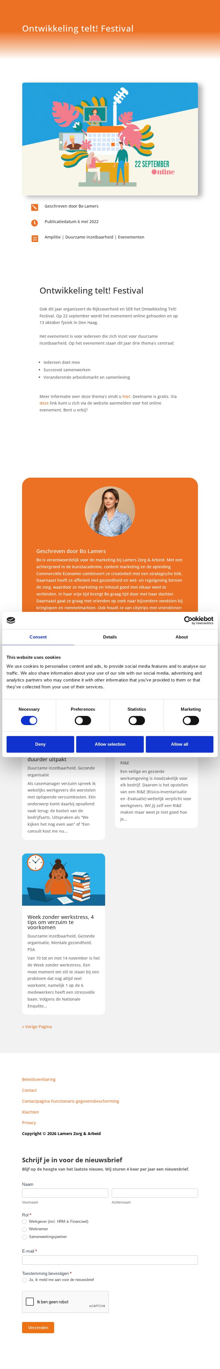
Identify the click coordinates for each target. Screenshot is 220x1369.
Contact (29, 1090)
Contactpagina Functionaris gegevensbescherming (70, 1101)
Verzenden (38, 1327)
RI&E (124, 762)
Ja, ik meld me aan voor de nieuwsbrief (61, 1280)
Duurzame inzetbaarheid (89, 237)
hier (126, 396)
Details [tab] (110, 636)
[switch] (83, 720)
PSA (31, 949)
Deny (40, 744)
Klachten (30, 1112)
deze (44, 403)
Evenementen (131, 237)
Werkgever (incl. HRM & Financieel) (58, 1221)
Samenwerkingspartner (47, 1237)
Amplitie (53, 237)
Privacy (29, 1122)
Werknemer (38, 1229)
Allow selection (110, 744)
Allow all (179, 744)
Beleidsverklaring (39, 1079)
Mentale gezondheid (71, 942)
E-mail (29, 1251)
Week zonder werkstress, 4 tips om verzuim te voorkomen (61, 922)
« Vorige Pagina (37, 1026)
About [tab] (182, 636)
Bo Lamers (93, 551)
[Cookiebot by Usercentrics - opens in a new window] (188, 620)
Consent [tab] (38, 636)
